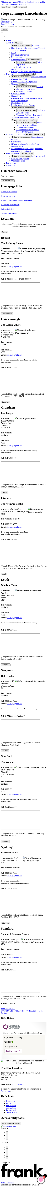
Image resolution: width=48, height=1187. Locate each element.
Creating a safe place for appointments (26, 72)
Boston (4, 232)
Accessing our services (15, 134)
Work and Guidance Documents (29, 115)
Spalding (5, 841)
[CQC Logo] (11, 1029)
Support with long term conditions (25, 117)
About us (10, 43)
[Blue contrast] (7, 1149)
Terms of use (11, 1112)
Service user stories (24, 67)
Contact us (10, 165)
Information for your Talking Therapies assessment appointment (27, 150)
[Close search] (2, 32)
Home (8, 40)
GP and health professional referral (25, 144)
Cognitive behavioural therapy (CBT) (26, 98)
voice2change (16, 69)
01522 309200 (18, 1084)
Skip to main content (9, 2)
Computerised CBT (19, 79)
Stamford (5, 923)
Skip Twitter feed (8, 1008)
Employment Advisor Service (23, 105)
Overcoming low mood (25, 89)
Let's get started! (12, 153)
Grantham (5, 402)
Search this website (9, 26)
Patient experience (18, 59)
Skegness (5, 665)
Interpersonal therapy (19, 100)
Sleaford (5, 751)
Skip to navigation (25, 2)
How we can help (13, 74)
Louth (4, 574)
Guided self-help (18, 94)
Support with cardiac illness (27, 129)
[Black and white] (7, 1147)
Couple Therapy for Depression (24, 81)
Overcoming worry (24, 91)
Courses (14, 84)
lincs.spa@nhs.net (14, 266)
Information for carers (20, 55)
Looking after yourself (20, 158)
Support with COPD (24, 132)
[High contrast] (7, 1155)
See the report (12, 1051)
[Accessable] (8, 1126)
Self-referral (16, 142)
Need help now (17, 146)
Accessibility (11, 1108)
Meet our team (17, 57)
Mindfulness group (18, 103)
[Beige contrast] (7, 1152)
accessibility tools (11, 1123)
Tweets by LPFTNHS (10, 1011)
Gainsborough (7, 314)
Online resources (18, 161)
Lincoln (4, 493)
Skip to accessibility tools (20, 4)
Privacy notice (12, 1110)
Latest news (11, 163)
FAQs (13, 52)
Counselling (16, 96)
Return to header (7, 1182)
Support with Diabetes (25, 127)
